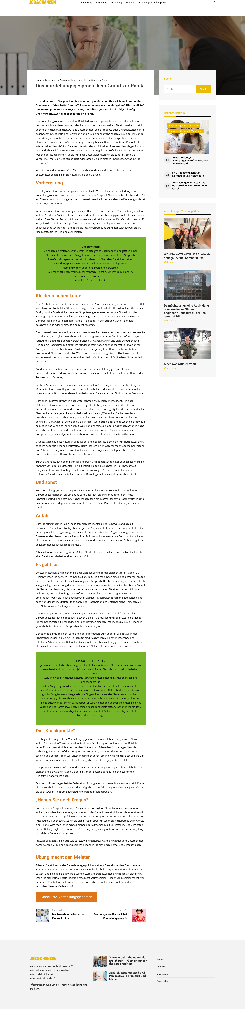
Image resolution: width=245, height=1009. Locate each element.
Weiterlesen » (170, 262)
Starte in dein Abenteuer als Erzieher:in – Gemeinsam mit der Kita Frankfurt (128, 960)
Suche (203, 89)
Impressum (162, 974)
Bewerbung (51, 80)
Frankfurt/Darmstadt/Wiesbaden (185, 131)
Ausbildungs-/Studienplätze (183, 125)
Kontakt (161, 966)
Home (39, 80)
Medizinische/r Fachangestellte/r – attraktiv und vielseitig (190, 160)
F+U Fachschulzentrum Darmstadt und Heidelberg (188, 174)
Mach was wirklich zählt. (180, 364)
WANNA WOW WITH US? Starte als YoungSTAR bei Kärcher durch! (187, 256)
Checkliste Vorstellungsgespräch (66, 897)
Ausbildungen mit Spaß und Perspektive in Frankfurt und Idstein (189, 185)
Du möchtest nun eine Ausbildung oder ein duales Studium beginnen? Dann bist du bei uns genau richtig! (186, 311)
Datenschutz (163, 981)
